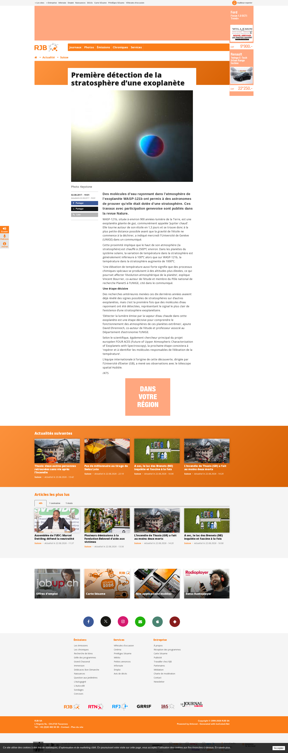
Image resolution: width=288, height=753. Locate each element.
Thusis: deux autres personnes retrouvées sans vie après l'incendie (55, 469)
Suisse (64, 57)
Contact (157, 677)
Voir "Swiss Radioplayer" (109, 583)
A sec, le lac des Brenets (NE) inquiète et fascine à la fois (153, 467)
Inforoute (62, 3)
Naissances (80, 3)
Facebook (88, 621)
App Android (175, 621)
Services (136, 47)
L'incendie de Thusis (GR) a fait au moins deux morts (205, 467)
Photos (89, 47)
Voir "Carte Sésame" (208, 583)
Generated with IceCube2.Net (215, 724)
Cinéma (117, 649)
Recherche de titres (83, 653)
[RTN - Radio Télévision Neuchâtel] (96, 706)
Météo (117, 657)
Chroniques (120, 47)
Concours (78, 694)
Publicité (158, 657)
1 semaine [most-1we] (54, 503)
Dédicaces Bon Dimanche (86, 670)
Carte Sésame (100, 3)
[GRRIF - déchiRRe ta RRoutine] (144, 706)
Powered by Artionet (187, 724)
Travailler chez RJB (163, 661)
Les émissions (81, 645)
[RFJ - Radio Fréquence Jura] (120, 706)
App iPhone (157, 621)
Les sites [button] (40, 3)
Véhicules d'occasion (135, 3)
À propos (158, 645)
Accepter (279, 748)
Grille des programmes (85, 657)
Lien (78, 214)
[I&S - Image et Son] (168, 706)
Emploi (71, 3)
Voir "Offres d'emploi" (159, 583)
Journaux (75, 47)
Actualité (48, 57)
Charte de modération (164, 673)
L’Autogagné (80, 682)
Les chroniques (81, 649)
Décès (90, 3)
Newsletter (159, 682)
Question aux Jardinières (86, 677)
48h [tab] (40, 503)
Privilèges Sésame (116, 3)
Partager (79, 203)
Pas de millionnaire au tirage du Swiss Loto (106, 467)
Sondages (79, 690)
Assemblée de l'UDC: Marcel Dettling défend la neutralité (54, 537)
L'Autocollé (79, 686)
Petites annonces (122, 661)
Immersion (79, 665)
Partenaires (159, 665)
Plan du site (77, 727)
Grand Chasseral (82, 661)
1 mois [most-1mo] (69, 503)
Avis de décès (120, 673)
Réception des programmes (167, 649)
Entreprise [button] (52, 3)
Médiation (159, 670)
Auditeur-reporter (244, 3)
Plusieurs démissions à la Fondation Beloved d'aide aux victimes (104, 539)
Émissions (103, 47)
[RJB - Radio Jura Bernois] (72, 706)
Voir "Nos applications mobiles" (59, 583)
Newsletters (140, 621)
